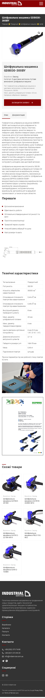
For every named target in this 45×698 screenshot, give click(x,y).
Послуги (5, 632)
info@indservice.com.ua (13, 656)
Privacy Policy (39, 690)
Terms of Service (10, 693)
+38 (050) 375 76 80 (12, 649)
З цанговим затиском (21, 79)
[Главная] (12, 3)
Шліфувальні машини (29, 24)
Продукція (14, 24)
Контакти (6, 635)
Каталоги (6, 628)
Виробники (6, 625)
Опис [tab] (6, 115)
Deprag (15, 77)
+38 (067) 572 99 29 (12, 653)
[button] (39, 33)
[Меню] (41, 4)
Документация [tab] (18, 115)
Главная (5, 24)
